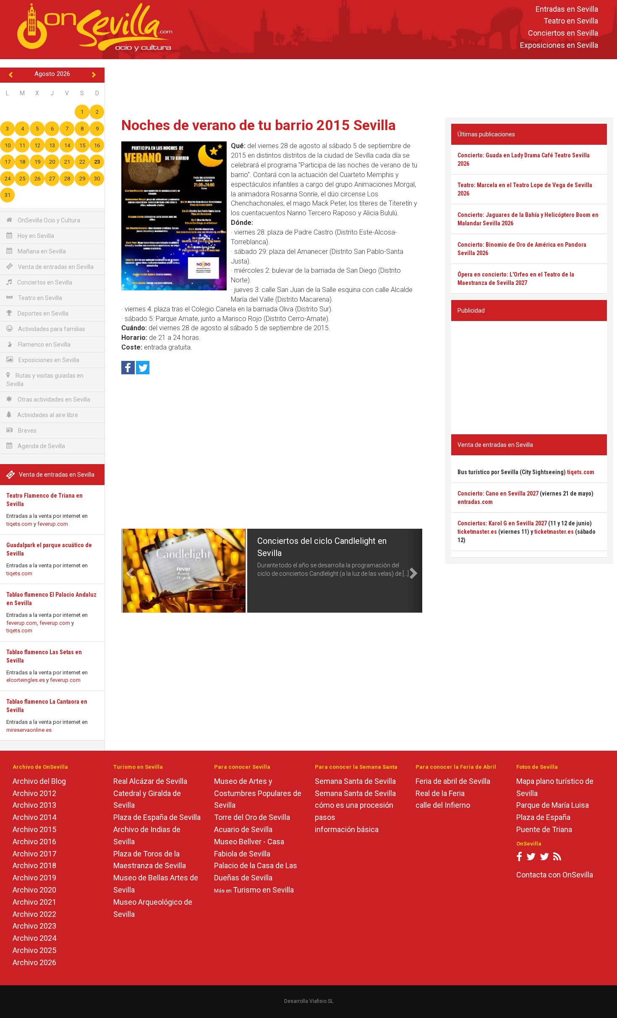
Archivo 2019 (34, 877)
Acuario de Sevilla (243, 829)
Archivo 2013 (34, 805)
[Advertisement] (361, 86)
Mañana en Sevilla (41, 251)
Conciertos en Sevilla (563, 33)
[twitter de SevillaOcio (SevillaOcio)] (544, 858)
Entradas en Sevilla (567, 9)
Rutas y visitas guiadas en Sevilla (45, 379)
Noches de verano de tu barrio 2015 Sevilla (258, 125)
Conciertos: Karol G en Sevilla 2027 (502, 523)
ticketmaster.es (477, 531)
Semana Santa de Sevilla (355, 781)
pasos (325, 817)
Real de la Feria (440, 793)
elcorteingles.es (25, 680)
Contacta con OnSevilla (554, 874)
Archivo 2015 (34, 829)
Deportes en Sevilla (42, 313)
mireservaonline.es (29, 730)
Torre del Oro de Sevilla (252, 817)
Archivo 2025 (34, 950)
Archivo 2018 (34, 865)
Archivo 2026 (34, 962)
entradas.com (475, 502)
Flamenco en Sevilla (44, 344)
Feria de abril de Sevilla (453, 781)
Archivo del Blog (39, 781)
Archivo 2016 (34, 841)
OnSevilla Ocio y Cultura (48, 220)
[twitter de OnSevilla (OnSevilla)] (531, 858)
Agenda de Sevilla (40, 446)
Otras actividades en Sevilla (53, 399)
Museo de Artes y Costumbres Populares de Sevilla (257, 793)
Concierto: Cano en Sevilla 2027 (498, 493)
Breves (27, 430)
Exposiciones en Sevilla (559, 45)
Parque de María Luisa (552, 805)
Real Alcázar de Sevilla (150, 781)
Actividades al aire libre (47, 415)
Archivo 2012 (34, 793)
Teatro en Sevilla (571, 21)
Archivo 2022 (34, 914)
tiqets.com (19, 524)
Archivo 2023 (34, 925)
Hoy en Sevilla (35, 235)
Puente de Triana (544, 829)
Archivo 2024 (34, 938)
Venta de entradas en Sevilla (55, 267)
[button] (128, 571)
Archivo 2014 (34, 817)
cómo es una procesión (354, 805)
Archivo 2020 (34, 889)
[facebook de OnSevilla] (519, 858)
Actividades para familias (51, 329)
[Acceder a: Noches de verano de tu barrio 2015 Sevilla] (174, 215)
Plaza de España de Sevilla (157, 817)
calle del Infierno (443, 805)
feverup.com (52, 524)
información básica (347, 829)
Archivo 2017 (34, 853)
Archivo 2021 (34, 902)
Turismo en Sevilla (263, 889)
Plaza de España (543, 817)
